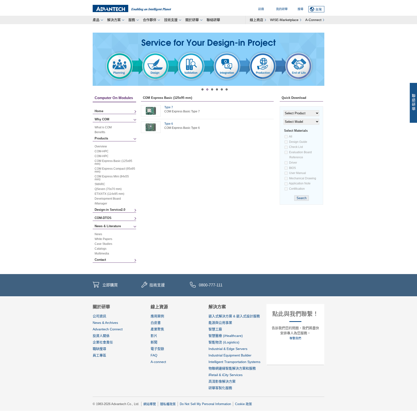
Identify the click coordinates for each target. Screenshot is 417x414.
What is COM (103, 127)
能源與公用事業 (220, 323)
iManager (101, 203)
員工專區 (99, 355)
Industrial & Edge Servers (227, 349)
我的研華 (282, 9)
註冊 (261, 9)
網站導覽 (149, 404)
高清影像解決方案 (222, 381)
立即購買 (110, 285)
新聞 (154, 342)
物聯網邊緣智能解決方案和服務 (232, 368)
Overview (101, 146)
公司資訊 (99, 316)
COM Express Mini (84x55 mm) (112, 178)
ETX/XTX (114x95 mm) (109, 194)
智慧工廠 (215, 329)
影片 (154, 336)
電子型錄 (157, 349)
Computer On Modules (114, 98)
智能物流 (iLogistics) (223, 342)
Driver (292, 162)
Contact (100, 259)
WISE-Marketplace (284, 20)
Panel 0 (202, 89)
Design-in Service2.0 (110, 209)
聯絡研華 (213, 20)
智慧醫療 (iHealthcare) (225, 336)
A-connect (158, 362)
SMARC (100, 184)
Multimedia (102, 253)
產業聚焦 (157, 329)
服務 (131, 20)
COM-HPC (102, 151)
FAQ (154, 355)
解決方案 (114, 20)
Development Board (108, 198)
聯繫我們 (295, 338)
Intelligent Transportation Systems (234, 362)
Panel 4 (222, 89)
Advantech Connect (108, 329)
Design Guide (297, 142)
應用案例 (157, 316)
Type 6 (168, 123)
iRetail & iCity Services (225, 375)
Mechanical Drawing (302, 178)
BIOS (292, 168)
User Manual (297, 173)
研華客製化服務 (220, 388)
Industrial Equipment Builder (229, 355)
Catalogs (100, 248)
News (98, 234)
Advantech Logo (132, 8)
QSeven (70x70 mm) (108, 189)
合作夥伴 (149, 20)
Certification (296, 188)
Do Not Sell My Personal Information (205, 404)
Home (99, 111)
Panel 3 (217, 89)
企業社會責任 (103, 342)
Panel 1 (207, 89)
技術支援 (171, 20)
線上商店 (256, 20)
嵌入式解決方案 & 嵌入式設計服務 (234, 316)
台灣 (318, 9)
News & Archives (105, 323)
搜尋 (300, 9)
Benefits (100, 132)
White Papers (103, 239)
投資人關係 (101, 336)
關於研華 (192, 20)
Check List (295, 147)
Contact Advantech (413, 103)
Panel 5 (226, 89)
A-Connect (313, 20)
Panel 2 (212, 89)
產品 (96, 20)
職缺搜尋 (99, 349)
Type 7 (168, 107)
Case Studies (103, 244)
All (290, 136)
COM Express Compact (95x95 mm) (115, 170)
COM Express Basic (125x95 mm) (113, 162)
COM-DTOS (103, 218)
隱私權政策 (168, 404)
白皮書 (156, 323)
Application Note (299, 183)
